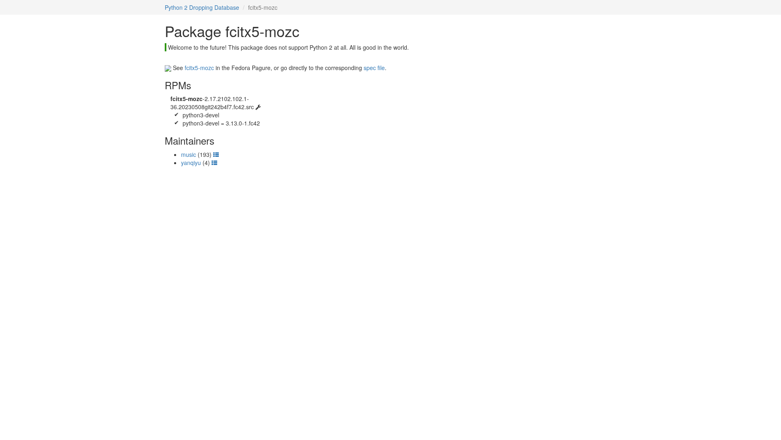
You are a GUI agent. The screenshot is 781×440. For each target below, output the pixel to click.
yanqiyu (191, 162)
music (188, 154)
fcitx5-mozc (199, 68)
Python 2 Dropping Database (202, 7)
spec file (374, 68)
